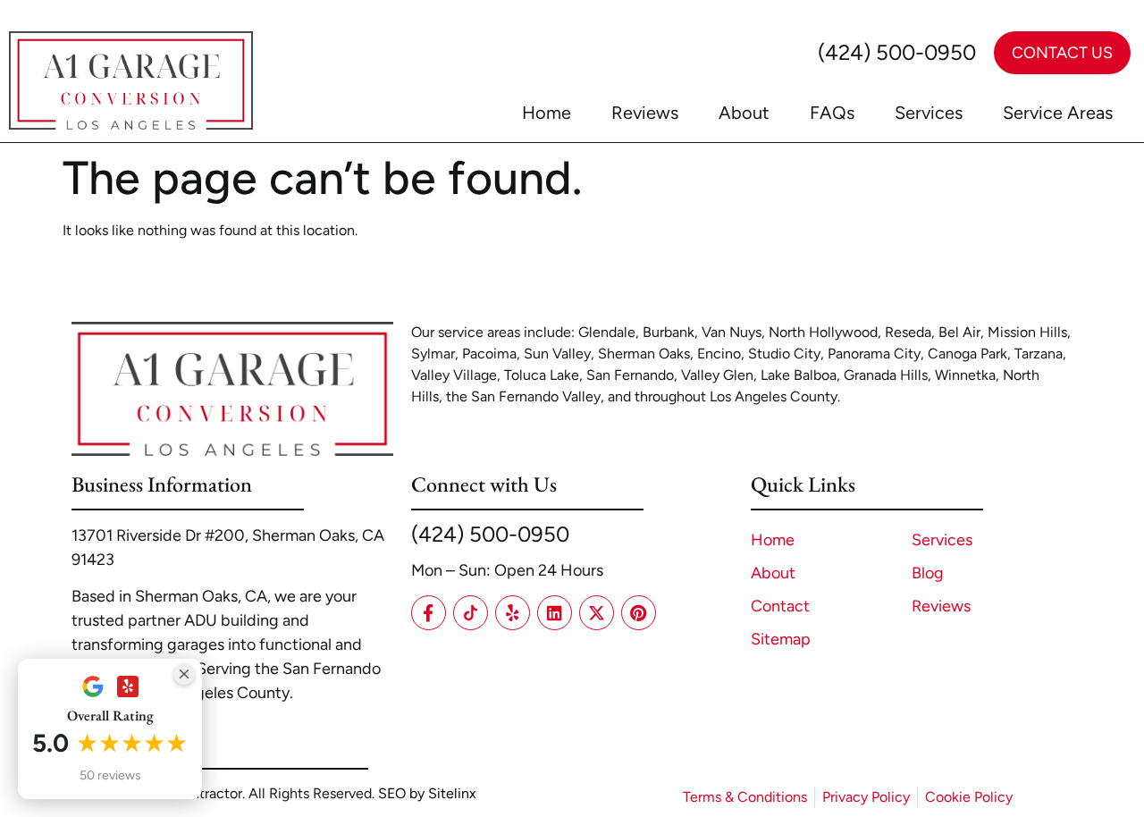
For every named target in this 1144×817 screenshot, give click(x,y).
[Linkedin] (554, 612)
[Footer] (470, 612)
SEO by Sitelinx (427, 793)
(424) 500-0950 (897, 52)
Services (929, 112)
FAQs (832, 112)
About (744, 112)
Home (546, 112)
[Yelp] (512, 612)
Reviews (644, 112)
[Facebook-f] (428, 612)
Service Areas (1058, 112)
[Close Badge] (184, 674)
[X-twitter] (596, 612)
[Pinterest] (638, 612)
